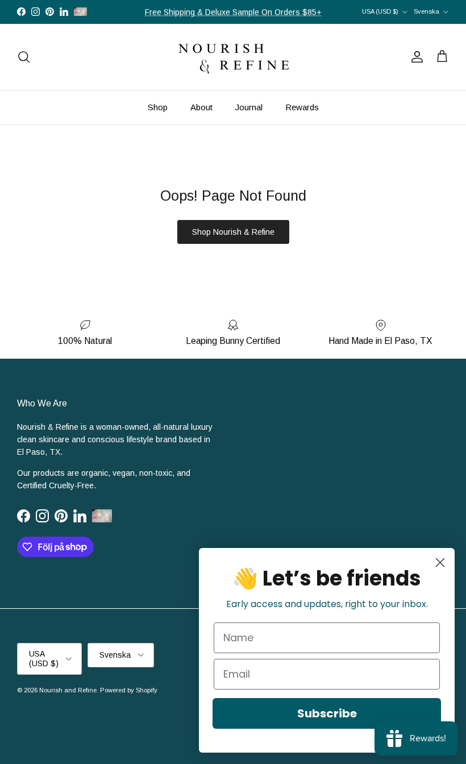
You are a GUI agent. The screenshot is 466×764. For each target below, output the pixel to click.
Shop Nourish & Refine (233, 231)
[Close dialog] (440, 562)
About (201, 107)
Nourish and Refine (68, 690)
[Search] (24, 57)
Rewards (302, 107)
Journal (249, 107)
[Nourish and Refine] (233, 57)
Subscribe (327, 713)
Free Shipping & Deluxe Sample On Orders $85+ (233, 11)
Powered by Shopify (128, 690)
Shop (158, 107)
